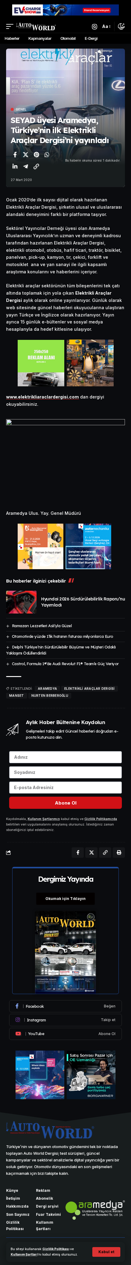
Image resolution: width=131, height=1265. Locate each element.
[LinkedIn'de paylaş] (15, 166)
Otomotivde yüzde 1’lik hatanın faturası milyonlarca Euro (62, 636)
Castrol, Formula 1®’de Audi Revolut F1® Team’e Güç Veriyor (65, 663)
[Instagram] (65, 1020)
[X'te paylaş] (25, 154)
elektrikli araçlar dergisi (89, 688)
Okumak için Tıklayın (65, 898)
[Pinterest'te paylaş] (36, 154)
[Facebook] (65, 1006)
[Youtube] (65, 1034)
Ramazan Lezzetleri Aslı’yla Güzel (42, 625)
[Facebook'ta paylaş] (15, 154)
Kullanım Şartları (24, 1254)
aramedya (47, 688)
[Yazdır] (119, 852)
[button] (106, 1252)
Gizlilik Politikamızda (100, 819)
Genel (21, 109)
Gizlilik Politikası (55, 1249)
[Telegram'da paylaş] (25, 166)
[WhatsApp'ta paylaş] (47, 154)
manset (16, 695)
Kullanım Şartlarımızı (44, 819)
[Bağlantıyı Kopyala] (36, 166)
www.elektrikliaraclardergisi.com (42, 396)
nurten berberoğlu (49, 695)
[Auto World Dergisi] (36, 26)
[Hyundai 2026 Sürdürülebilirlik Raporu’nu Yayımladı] (21, 602)
